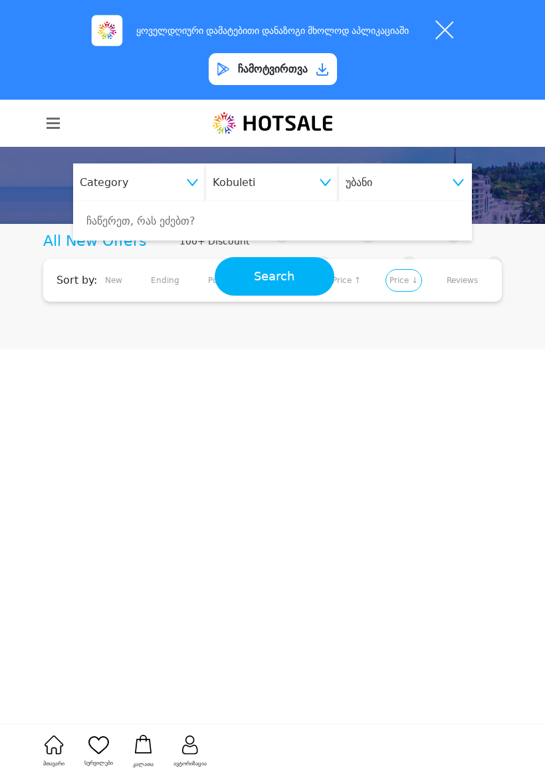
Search (274, 276)
